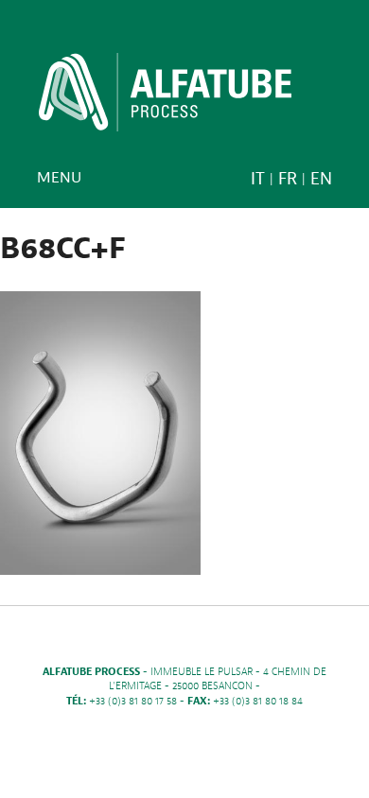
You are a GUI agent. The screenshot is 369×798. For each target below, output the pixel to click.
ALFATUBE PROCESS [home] (165, 98)
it (258, 179)
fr (287, 179)
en (321, 179)
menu (59, 177)
